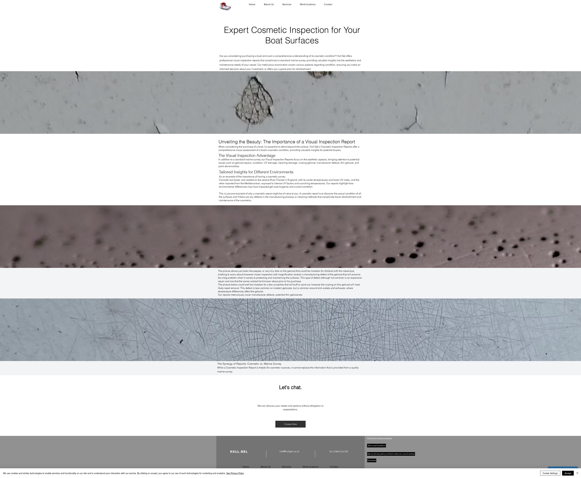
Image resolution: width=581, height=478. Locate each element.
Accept (568, 473)
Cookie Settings (550, 473)
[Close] (577, 473)
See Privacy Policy (235, 473)
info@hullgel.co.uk (289, 451)
